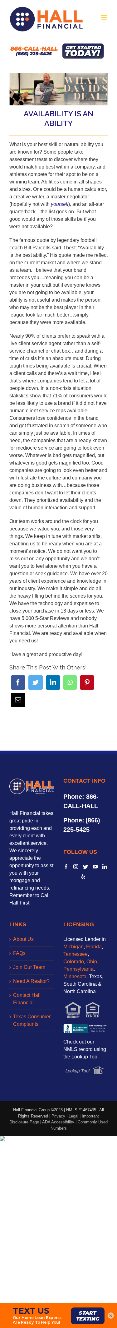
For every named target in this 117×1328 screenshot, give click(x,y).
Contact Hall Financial (27, 999)
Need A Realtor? (31, 981)
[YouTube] (95, 866)
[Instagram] (75, 866)
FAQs (19, 953)
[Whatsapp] (70, 682)
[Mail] (18, 700)
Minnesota (74, 976)
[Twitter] (35, 682)
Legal (73, 1116)
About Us (23, 939)
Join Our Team (29, 967)
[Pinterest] (87, 682)
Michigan (73, 946)
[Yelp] (82, 876)
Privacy (58, 1116)
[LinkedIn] (53, 682)
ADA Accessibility (58, 1122)
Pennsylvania (78, 969)
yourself (59, 204)
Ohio (91, 961)
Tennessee (75, 954)
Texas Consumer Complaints (32, 1020)
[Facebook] (18, 682)
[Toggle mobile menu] (104, 17)
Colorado (73, 961)
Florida (94, 946)
